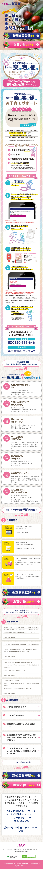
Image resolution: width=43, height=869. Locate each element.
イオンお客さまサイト (31, 849)
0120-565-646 (21, 821)
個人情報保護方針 (21, 852)
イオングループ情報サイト (12, 849)
